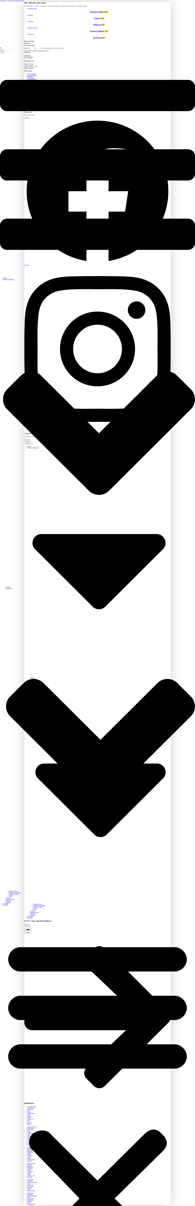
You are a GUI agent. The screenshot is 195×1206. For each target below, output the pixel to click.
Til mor (11, 895)
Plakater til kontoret (14, 894)
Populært (8, 898)
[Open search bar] (0, 48)
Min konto (5, 905)
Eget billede (6, 903)
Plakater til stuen (13, 891)
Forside (5, 278)
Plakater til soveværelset (15, 892)
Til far (10, 896)
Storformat (8, 902)
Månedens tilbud (10, 899)
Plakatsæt (8, 900)
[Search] (2, 52)
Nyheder (8, 587)
